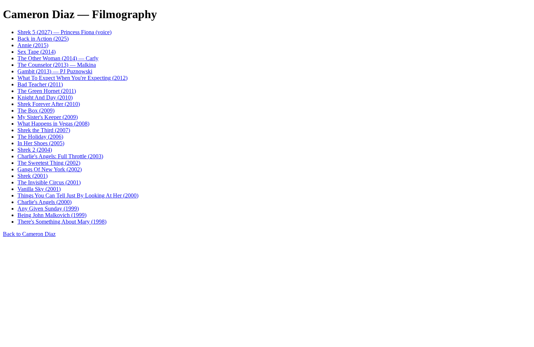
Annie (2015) (32, 45)
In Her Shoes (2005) (40, 143)
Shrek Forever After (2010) (48, 104)
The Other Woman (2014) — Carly (57, 58)
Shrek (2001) (32, 176)
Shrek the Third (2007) (43, 130)
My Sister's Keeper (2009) (47, 117)
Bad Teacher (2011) (40, 84)
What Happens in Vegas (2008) (53, 124)
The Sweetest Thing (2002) (48, 163)
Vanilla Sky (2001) (39, 189)
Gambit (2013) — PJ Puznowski (54, 71)
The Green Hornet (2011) (46, 91)
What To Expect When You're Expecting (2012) (72, 78)
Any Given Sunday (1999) (48, 208)
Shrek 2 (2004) (34, 150)
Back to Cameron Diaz (29, 234)
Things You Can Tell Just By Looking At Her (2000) (77, 195)
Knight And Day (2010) (45, 97)
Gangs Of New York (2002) (49, 169)
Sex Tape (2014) (36, 52)
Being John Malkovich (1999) (51, 215)
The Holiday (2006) (40, 137)
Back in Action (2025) (43, 39)
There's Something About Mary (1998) (61, 222)
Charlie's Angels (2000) (44, 202)
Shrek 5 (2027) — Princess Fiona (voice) (64, 32)
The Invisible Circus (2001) (49, 182)
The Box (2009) (35, 110)
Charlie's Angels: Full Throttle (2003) (60, 156)
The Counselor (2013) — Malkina (56, 65)
